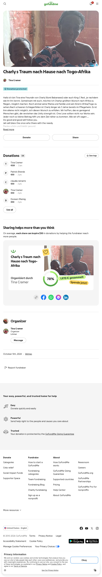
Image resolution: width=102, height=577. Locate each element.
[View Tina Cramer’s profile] (5, 191)
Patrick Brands (18, 172)
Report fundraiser (17, 367)
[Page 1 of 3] (8, 62)
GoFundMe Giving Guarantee (59, 434)
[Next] (93, 61)
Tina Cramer (17, 162)
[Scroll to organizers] (4, 80)
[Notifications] (91, 3)
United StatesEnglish (17, 528)
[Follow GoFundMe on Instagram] (97, 528)
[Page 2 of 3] (10, 62)
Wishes (28, 354)
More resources (11, 510)
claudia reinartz (18, 181)
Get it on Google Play (76, 541)
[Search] (4, 3)
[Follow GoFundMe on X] (92, 528)
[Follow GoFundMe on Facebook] (81, 528)
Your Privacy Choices (45, 546)
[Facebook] (43, 297)
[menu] (97, 3)
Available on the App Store (92, 541)
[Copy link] (36, 297)
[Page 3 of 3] (12, 62)
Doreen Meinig (18, 199)
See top (93, 156)
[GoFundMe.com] (51, 3)
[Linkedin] (66, 297)
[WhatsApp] (51, 297)
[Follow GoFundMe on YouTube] (86, 528)
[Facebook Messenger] (58, 297)
